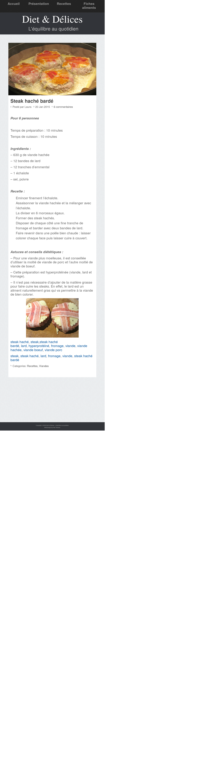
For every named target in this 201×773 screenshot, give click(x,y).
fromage (57, 345)
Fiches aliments (89, 5)
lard (24, 345)
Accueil (14, 3)
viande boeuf (33, 349)
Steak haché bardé (31, 100)
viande (70, 345)
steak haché (19, 341)
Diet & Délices (52, 18)
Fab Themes (56, 427)
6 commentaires (63, 107)
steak (35, 341)
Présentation (38, 3)
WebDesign (47, 427)
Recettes (64, 3)
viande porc (53, 349)
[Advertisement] (52, 406)
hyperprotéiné (39, 345)
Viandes (44, 366)
